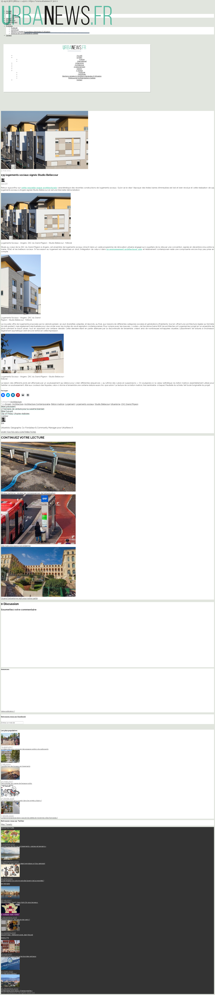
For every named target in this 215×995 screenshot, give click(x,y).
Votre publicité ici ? (8, 711)
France (13, 15)
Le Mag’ (9, 13)
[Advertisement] (107, 102)
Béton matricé (57, 404)
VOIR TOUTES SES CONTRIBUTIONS (18, 432)
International (15, 17)
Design (8, 24)
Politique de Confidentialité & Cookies (24, 33)
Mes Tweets (6, 824)
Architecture (10, 20)
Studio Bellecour (102, 404)
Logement (70, 404)
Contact (9, 35)
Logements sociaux (85, 404)
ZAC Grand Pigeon (129, 404)
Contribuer (15, 30)
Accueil (9, 11)
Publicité (14, 28)
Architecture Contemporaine (37, 404)
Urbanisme (10, 19)
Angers (8, 404)
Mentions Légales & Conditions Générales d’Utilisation (30, 32)
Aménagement (11, 22)
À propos (9, 26)
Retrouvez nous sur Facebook (13, 717)
